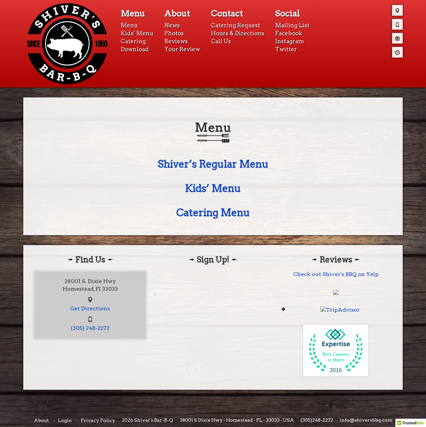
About (177, 13)
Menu (133, 13)
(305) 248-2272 (90, 328)
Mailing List (292, 25)
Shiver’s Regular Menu (213, 164)
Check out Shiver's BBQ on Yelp (335, 274)
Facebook (288, 33)
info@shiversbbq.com (366, 420)
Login (65, 420)
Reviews (176, 41)
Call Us (221, 41)
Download (135, 49)
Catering (133, 41)
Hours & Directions (237, 33)
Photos (174, 33)
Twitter (286, 49)
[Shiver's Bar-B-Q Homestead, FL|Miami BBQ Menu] (67, 43)
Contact (227, 13)
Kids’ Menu (137, 33)
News (172, 25)
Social (287, 13)
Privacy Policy (98, 420)
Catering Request (235, 25)
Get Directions (90, 308)
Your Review (182, 49)
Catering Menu (213, 212)
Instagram (289, 41)
